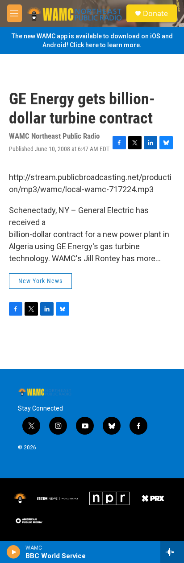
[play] (13, 551)
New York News (40, 280)
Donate (155, 13)
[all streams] (172, 552)
